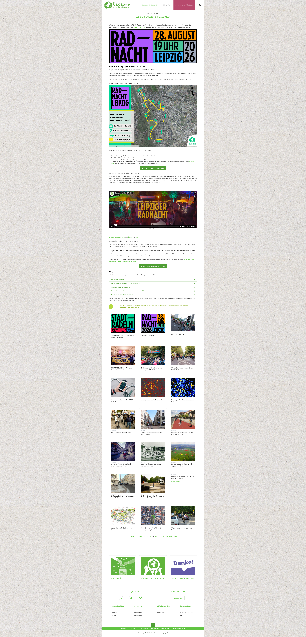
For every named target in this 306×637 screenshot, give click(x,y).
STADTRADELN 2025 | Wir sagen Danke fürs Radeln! (122, 369)
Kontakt (133, 628)
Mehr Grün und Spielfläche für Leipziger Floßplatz (151, 529)
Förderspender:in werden (152, 578)
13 (159, 536)
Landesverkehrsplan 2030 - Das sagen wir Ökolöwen (183, 478)
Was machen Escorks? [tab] (117, 279)
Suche (200, 3)
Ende (175, 536)
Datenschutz (144, 628)
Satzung (114, 615)
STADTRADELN (139, 27)
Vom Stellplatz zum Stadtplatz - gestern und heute (151, 465)
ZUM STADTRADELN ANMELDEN (154, 168)
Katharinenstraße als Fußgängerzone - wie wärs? (152, 433)
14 (163, 536)
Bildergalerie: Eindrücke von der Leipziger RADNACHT (152, 369)
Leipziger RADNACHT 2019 (117, 237)
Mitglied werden (161, 612)
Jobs (181, 615)
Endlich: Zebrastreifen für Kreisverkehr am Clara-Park (152, 497)
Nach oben (153, 625)
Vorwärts (169, 536)
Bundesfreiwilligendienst (186, 612)
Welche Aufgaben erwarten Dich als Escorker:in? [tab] (125, 283)
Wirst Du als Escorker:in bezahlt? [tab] (120, 287)
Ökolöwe (130, 237)
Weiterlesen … (125, 360)
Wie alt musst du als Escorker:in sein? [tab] (122, 294)
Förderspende (138, 615)
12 (156, 536)
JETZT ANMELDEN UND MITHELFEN (153, 266)
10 (150, 536)
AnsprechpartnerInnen (118, 619)
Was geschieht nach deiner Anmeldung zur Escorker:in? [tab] (127, 291)
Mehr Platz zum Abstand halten (121, 432)
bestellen (178, 598)
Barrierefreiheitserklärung (160, 628)
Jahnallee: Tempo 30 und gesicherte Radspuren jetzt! (121, 465)
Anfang (133, 536)
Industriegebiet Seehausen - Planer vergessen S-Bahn (183, 465)
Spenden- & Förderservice (182, 578)
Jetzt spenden (117, 578)
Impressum (124, 628)
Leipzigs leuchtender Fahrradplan (152, 400)
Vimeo (137, 237)
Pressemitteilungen (179, 628)
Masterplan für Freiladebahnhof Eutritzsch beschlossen (121, 529)
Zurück (139, 536)
